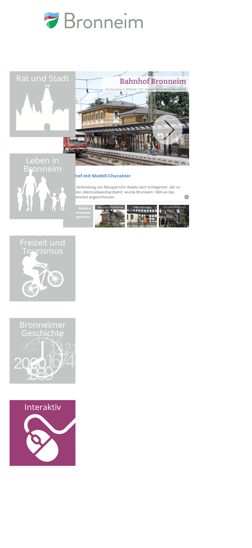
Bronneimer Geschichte (42, 328)
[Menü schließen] (230, 68)
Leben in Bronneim (42, 164)
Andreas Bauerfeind (172, 89)
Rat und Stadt (42, 78)
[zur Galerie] (110, 226)
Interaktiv (42, 406)
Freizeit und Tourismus (42, 246)
